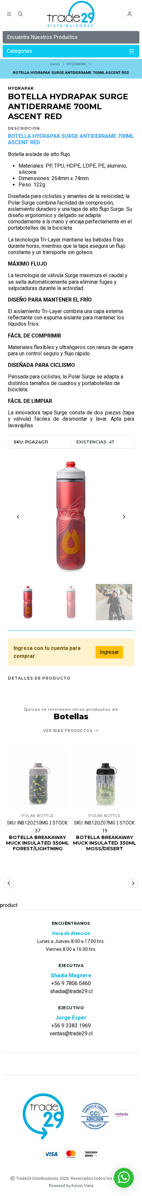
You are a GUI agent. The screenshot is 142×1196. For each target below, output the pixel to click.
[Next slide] (124, 517)
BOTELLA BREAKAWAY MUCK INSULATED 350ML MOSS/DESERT (104, 843)
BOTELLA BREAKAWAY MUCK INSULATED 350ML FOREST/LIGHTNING (37, 843)
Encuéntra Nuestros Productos (42, 37)
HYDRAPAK (76, 64)
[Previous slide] (18, 517)
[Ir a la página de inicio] (71, 15)
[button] (9, 883)
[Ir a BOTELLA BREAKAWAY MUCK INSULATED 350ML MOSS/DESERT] (104, 778)
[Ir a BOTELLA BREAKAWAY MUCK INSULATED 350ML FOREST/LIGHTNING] (37, 778)
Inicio (54, 64)
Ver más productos (68, 731)
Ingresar (109, 652)
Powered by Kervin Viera (71, 1185)
